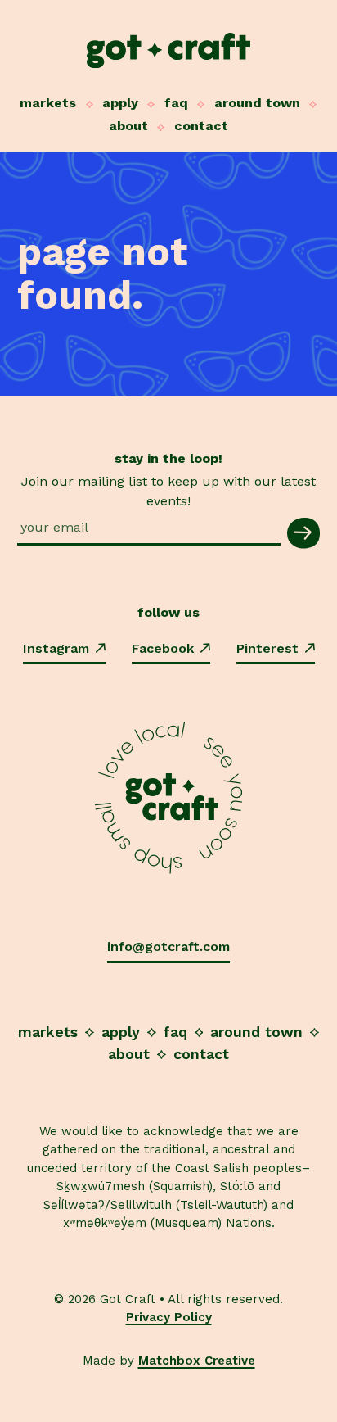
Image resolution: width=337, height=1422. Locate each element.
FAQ (176, 103)
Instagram (56, 648)
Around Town (257, 103)
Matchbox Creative (196, 1360)
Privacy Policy (169, 1317)
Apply (120, 103)
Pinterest (267, 648)
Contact (201, 126)
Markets (48, 103)
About (128, 126)
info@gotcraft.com (168, 946)
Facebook (163, 648)
